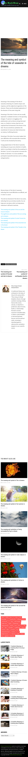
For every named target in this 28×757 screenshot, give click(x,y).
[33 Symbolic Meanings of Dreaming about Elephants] (5, 722)
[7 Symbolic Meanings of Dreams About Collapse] (5, 672)
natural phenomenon (11, 264)
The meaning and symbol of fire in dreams (12, 480)
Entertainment (15, 623)
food (16, 625)
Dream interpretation (6, 746)
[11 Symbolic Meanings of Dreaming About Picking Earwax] (5, 697)
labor (6, 627)
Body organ (4, 619)
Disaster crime (4, 623)
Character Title (13, 619)
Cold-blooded (4, 621)
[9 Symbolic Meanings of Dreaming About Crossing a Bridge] (5, 646)
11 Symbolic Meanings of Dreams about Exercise (16, 705)
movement (12, 629)
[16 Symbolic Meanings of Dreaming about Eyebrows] (5, 713)
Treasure (22, 633)
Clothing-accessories (21, 619)
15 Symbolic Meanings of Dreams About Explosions (17, 664)
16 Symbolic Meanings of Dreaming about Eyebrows (17, 714)
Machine (23, 627)
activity (7, 617)
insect (24, 625)
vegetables (6, 636)
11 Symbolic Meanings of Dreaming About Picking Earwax (18, 697)
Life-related (10, 627)
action (3, 617)
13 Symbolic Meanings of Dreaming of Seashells (16, 689)
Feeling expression (5, 625)
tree (2, 636)
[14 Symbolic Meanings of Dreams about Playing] (5, 655)
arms (11, 617)
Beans (16, 617)
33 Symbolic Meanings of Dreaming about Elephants (17, 722)
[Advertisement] (14, 21)
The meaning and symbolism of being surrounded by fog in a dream (11, 530)
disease (9, 623)
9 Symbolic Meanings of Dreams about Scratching (18, 681)
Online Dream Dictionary (16, 754)
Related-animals (5, 633)
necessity (13, 631)
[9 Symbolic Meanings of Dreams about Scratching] (5, 680)
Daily (12, 621)
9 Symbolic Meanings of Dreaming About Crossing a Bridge (17, 647)
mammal (3, 629)
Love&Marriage (17, 627)
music (17, 629)
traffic (18, 633)
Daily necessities (17, 621)
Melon (8, 629)
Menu (25, 3)
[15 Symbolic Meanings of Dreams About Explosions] (5, 664)
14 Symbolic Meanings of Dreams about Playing (16, 656)
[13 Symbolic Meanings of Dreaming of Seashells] (5, 689)
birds (20, 617)
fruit (19, 625)
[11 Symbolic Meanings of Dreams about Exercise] (5, 705)
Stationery (13, 633)
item (2, 627)
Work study (12, 636)
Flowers (11, 625)
